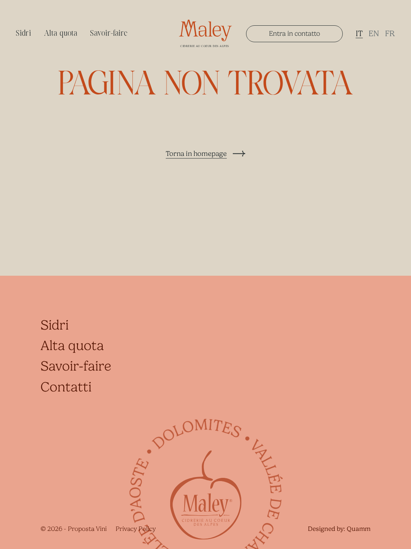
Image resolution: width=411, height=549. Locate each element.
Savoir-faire (109, 34)
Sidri (23, 34)
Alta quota (61, 34)
